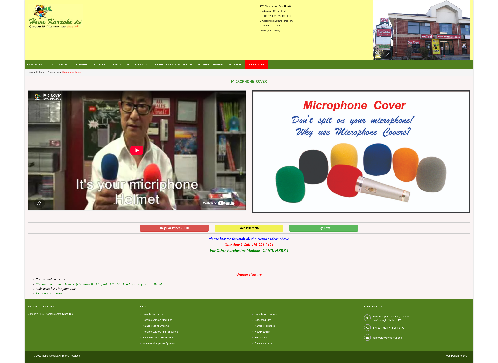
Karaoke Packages (265, 326)
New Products (262, 331)
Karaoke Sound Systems (156, 326)
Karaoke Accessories (266, 314)
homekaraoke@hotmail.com (279, 21)
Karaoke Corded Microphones (159, 337)
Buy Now (324, 228)
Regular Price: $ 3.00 (174, 228)
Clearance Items (263, 343)
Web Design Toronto (456, 355)
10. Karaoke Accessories (48, 72)
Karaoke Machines (153, 314)
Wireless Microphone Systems (159, 343)
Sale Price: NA (249, 228)
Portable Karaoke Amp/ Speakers (160, 331)
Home (30, 72)
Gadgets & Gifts (263, 320)
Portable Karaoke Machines (157, 320)
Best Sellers (261, 337)
